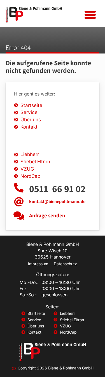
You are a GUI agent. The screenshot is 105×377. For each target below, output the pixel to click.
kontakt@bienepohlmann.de (57, 201)
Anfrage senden (47, 215)
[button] (90, 15)
